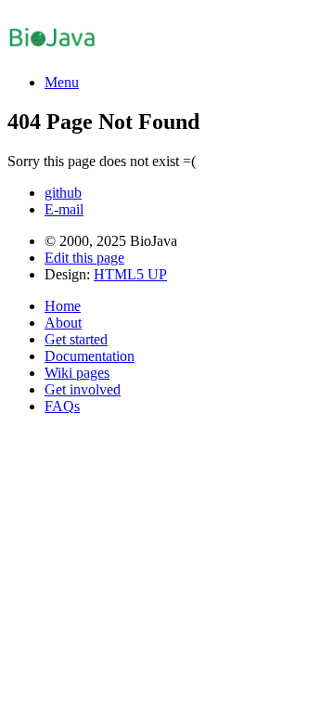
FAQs (62, 406)
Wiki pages (77, 373)
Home (63, 306)
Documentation (90, 356)
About (63, 322)
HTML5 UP (130, 274)
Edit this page (84, 257)
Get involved (83, 389)
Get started (76, 339)
